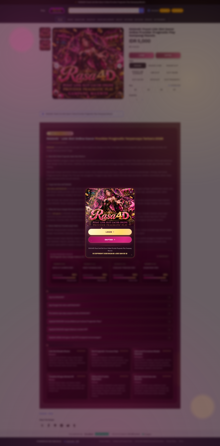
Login (109, 232)
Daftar (109, 239)
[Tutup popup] (131, 192)
